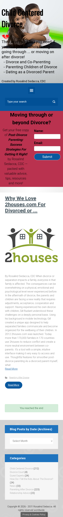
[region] (31, 41)
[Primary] (31, 90)
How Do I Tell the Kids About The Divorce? (31, 479)
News (13, 486)
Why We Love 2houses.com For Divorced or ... (25, 204)
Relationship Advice (20, 493)
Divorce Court (17, 472)
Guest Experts (17, 475)
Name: (38, 131)
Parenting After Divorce (19, 377)
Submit (47, 157)
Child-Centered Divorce (21, 468)
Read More (11, 368)
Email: (39, 143)
